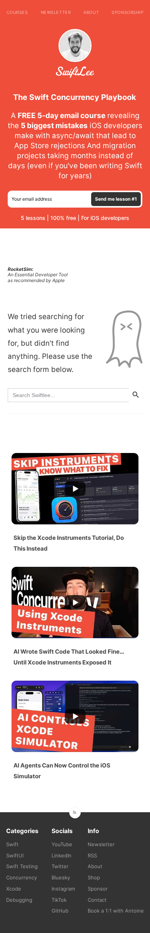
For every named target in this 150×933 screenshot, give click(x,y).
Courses (17, 12)
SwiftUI (14, 855)
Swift (12, 844)
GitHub (60, 911)
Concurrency (21, 877)
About (91, 12)
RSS (92, 855)
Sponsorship (127, 12)
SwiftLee (75, 72)
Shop (94, 877)
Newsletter (56, 12)
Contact (97, 900)
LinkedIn (62, 855)
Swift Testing (22, 866)
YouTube (62, 844)
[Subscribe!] (75, 812)
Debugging (19, 900)
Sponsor (98, 889)
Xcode (13, 889)
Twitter (60, 866)
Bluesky (61, 877)
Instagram (63, 889)
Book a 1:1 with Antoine (116, 911)
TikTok (59, 900)
